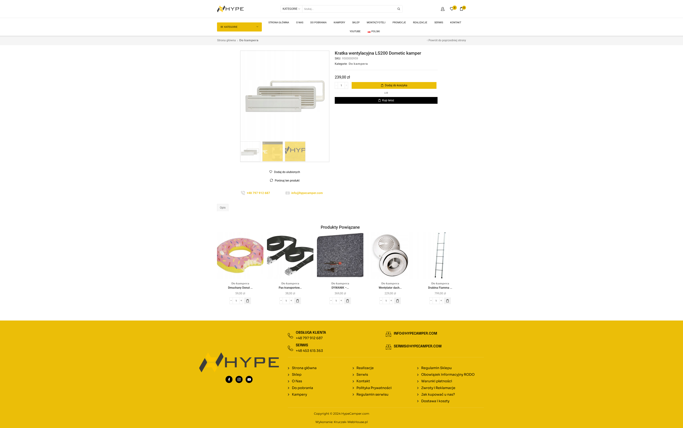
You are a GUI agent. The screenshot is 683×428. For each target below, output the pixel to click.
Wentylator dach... (390, 287)
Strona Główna (278, 22)
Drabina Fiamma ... (440, 287)
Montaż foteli (376, 22)
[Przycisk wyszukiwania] (398, 8)
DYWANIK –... (340, 287)
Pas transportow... (290, 287)
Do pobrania (318, 22)
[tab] (222, 207)
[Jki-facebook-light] (229, 379)
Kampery (339, 22)
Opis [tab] (223, 207)
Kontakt (455, 22)
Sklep (356, 22)
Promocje (399, 22)
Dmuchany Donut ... (240, 287)
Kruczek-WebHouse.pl (351, 422)
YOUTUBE (355, 31)
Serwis (438, 22)
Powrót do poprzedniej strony (447, 40)
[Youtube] (249, 379)
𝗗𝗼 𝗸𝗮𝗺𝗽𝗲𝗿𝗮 (248, 40)
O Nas (299, 22)
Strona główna (226, 40)
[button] (247, 300)
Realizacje (420, 22)
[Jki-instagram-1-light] (239, 379)
